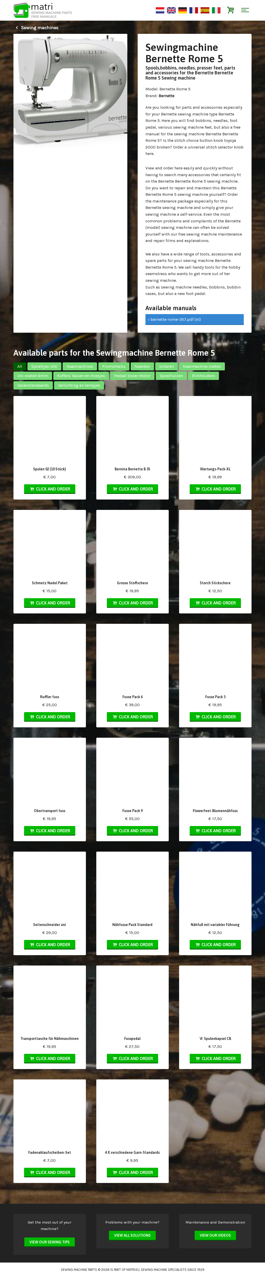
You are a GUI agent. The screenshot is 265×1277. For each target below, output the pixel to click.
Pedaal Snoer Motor (132, 375)
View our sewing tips (50, 1242)
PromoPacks (114, 366)
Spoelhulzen (171, 375)
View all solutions (132, 1235)
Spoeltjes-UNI (44, 366)
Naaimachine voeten (202, 366)
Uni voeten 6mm (32, 375)
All (19, 366)
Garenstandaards (33, 385)
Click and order (52, 489)
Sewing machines (39, 27)
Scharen (166, 366)
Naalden (142, 366)
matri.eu (132, 1270)
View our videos (215, 1235)
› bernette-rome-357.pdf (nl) (174, 319)
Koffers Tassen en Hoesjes (81, 375)
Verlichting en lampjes (79, 385)
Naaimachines (80, 366)
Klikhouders (203, 375)
